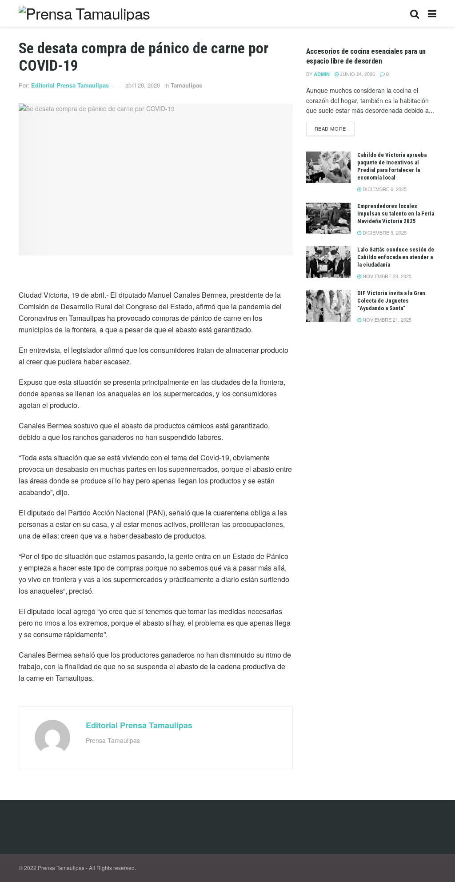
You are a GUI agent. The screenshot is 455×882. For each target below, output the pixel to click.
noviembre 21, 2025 (386, 319)
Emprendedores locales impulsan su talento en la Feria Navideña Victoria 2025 (395, 213)
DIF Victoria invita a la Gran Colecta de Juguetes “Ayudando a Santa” (391, 300)
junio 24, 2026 (357, 73)
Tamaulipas (186, 85)
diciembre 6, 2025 (384, 188)
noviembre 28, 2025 (386, 275)
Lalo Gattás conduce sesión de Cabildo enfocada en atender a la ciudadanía (395, 257)
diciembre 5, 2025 (384, 232)
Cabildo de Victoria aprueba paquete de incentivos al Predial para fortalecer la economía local (392, 166)
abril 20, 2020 (142, 85)
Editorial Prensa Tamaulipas (70, 85)
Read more (330, 128)
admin (322, 74)
